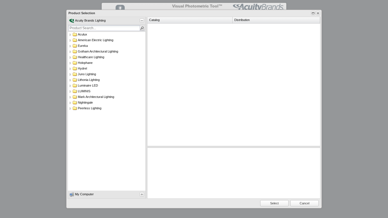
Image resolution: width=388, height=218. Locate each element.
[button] (142, 28)
